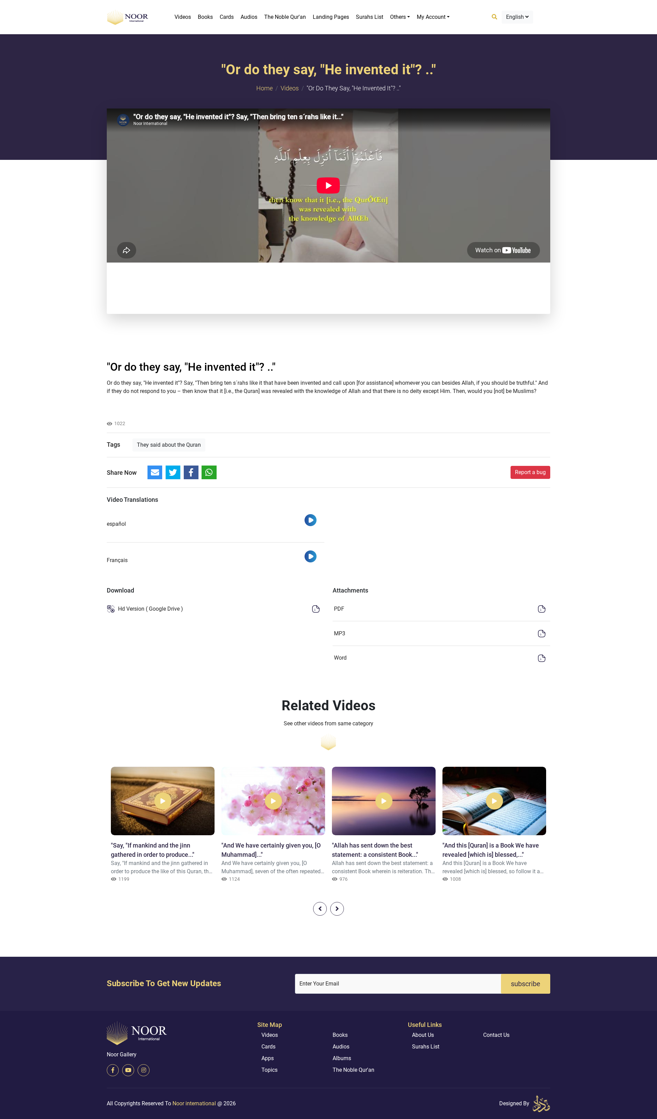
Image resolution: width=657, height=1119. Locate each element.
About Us (423, 1035)
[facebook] (113, 1070)
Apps (267, 1058)
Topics (269, 1070)
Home (264, 88)
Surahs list (369, 17)
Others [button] (398, 17)
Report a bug (530, 472)
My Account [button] (431, 17)
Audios (249, 17)
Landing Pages (331, 17)
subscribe (525, 984)
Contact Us (496, 1035)
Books (205, 17)
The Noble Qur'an (285, 17)
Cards (227, 17)
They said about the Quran (169, 445)
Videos (183, 17)
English (515, 17)
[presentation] (320, 909)
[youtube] (128, 1070)
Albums (342, 1058)
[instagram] (144, 1070)
